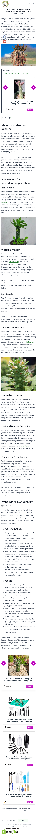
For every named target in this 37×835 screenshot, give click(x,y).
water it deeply (14, 262)
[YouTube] (26, 820)
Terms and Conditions (23, 827)
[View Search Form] (29, 3)
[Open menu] (33, 3)
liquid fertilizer (29, 342)
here (3, 813)
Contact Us (16, 824)
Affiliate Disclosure (25, 824)
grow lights (5, 202)
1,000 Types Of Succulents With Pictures (17, 73)
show (11, 118)
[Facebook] (19, 820)
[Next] (33, 87)
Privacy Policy (11, 827)
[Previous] (5, 87)
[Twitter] (23, 820)
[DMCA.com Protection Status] (18, 831)
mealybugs (25, 446)
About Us (8, 824)
